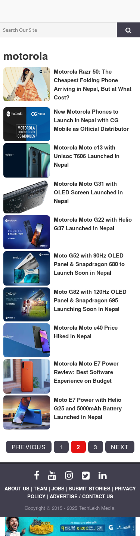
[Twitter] (86, 474)
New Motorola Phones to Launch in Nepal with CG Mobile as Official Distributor (91, 120)
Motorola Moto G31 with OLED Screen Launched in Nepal (88, 192)
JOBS (58, 488)
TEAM (40, 488)
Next (120, 447)
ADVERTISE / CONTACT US (81, 496)
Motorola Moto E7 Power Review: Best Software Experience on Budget (86, 372)
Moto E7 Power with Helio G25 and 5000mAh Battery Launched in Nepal (88, 408)
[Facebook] (36, 474)
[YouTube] (52, 474)
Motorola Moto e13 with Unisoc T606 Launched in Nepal (86, 156)
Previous (29, 447)
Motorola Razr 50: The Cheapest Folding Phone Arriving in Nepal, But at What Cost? (92, 84)
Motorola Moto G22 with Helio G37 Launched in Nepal (93, 223)
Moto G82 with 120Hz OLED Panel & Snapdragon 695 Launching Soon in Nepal (90, 300)
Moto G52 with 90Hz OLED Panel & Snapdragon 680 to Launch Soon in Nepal (89, 264)
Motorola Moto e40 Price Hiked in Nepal (86, 331)
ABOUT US (16, 488)
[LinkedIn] (102, 474)
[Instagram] (69, 474)
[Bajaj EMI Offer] (70, 526)
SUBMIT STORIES (90, 488)
